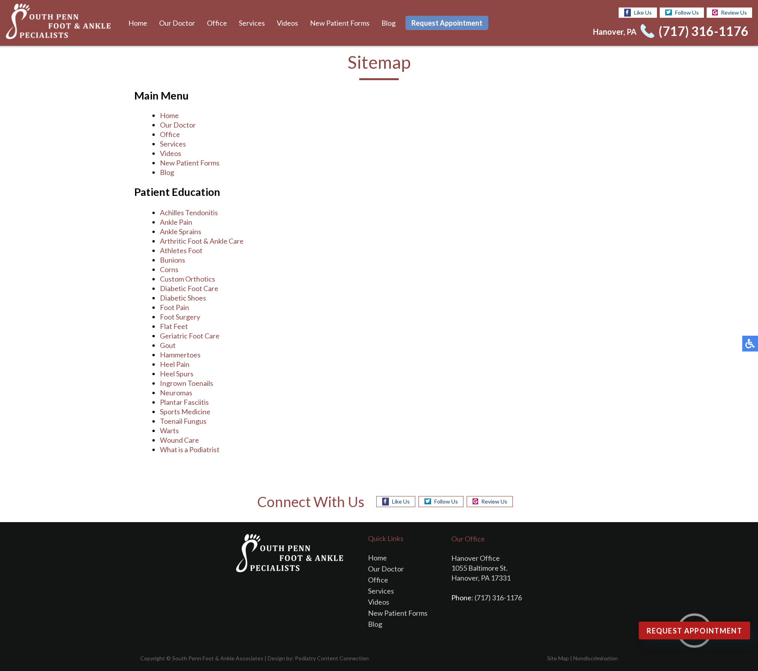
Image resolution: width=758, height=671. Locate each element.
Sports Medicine (185, 411)
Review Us (734, 12)
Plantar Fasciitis (184, 402)
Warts (169, 430)
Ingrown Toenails (186, 383)
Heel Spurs (176, 373)
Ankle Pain (176, 222)
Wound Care (179, 440)
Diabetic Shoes (183, 297)
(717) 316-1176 (704, 31)
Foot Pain (174, 307)
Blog (388, 23)
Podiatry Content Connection (332, 658)
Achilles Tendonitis (189, 212)
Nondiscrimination (595, 658)
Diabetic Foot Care (189, 288)
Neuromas (176, 392)
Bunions (172, 260)
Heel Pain (175, 364)
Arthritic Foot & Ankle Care (202, 241)
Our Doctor (177, 23)
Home (137, 23)
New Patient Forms (340, 23)
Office (217, 23)
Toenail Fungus (183, 421)
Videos (287, 23)
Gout (168, 345)
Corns (169, 269)
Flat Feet (174, 326)
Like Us (643, 12)
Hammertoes (180, 354)
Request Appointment (446, 23)
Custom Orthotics (187, 278)
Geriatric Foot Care (190, 335)
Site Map (558, 658)
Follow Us (687, 12)
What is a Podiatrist (190, 449)
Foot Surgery (180, 316)
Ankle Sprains (180, 231)
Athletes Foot (181, 250)
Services (252, 23)
